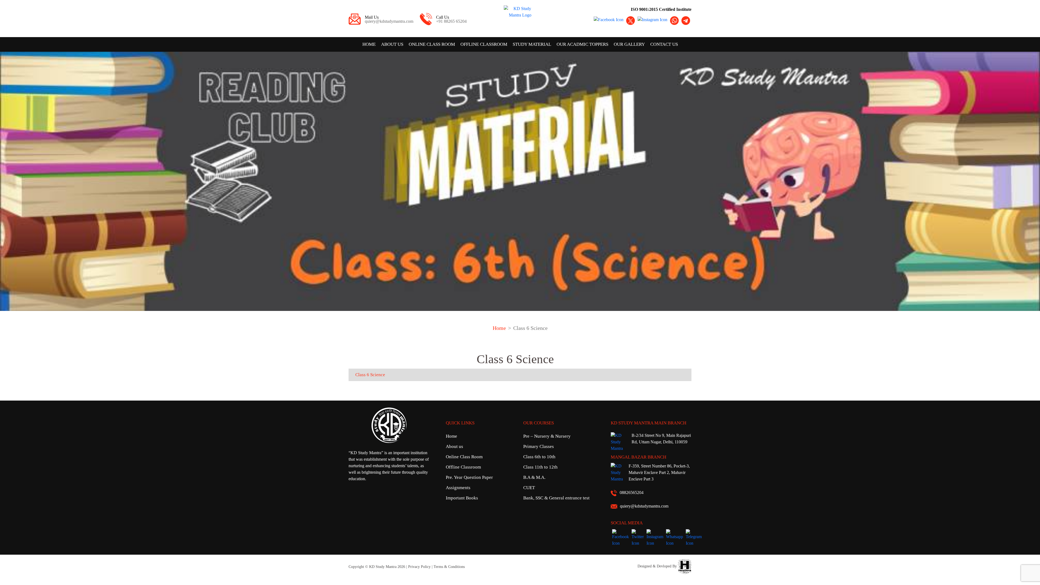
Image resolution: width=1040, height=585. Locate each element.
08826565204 (632, 492)
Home (369, 44)
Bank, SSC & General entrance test (556, 497)
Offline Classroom (483, 44)
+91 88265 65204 (451, 21)
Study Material (532, 44)
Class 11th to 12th (540, 467)
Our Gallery (629, 44)
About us (392, 44)
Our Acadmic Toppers (582, 44)
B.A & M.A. (534, 477)
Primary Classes (538, 446)
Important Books (462, 497)
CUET (529, 487)
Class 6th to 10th (539, 456)
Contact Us (664, 44)
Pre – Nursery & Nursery (547, 436)
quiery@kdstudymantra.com (389, 21)
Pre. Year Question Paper (469, 477)
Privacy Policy (419, 567)
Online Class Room (432, 44)
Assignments (458, 487)
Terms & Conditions (449, 567)
